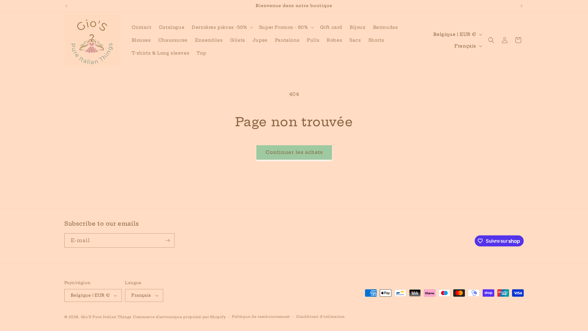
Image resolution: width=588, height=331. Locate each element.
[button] (221, 27)
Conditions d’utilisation (320, 316)
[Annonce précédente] (66, 6)
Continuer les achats (294, 152)
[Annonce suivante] (521, 6)
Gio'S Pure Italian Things (106, 317)
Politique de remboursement (261, 316)
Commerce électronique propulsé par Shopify (179, 317)
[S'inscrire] (167, 240)
